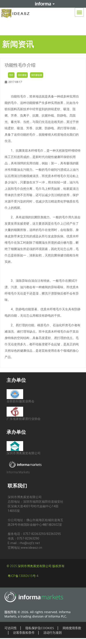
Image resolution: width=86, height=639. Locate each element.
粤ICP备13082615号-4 (23, 576)
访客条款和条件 (24, 632)
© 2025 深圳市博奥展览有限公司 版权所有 (36, 566)
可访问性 (10, 628)
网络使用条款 (72, 628)
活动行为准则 (52, 632)
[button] (79, 12)
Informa (43, 3)
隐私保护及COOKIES (39, 628)
